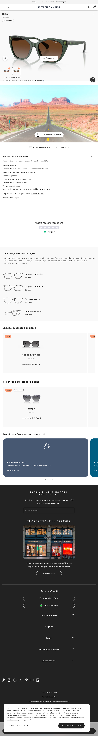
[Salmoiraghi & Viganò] (49, 7)
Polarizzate (37, 80)
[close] (94, 13)
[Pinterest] (26, 680)
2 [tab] (47, 479)
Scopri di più (37, 193)
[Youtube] (32, 680)
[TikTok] (3, 680)
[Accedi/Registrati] (8, 7)
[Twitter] (20, 680)
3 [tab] (50, 479)
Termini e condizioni (49, 692)
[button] (94, 7)
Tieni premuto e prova (51, 135)
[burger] (3, 7)
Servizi (49, 638)
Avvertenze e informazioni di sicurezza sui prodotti (49, 702)
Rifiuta (27, 725)
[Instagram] (9, 680)
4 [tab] (52, 479)
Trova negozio (49, 573)
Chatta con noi (51, 605)
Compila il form (50, 598)
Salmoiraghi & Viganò (49, 649)
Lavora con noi (49, 661)
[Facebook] (14, 680)
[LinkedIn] (37, 680)
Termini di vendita (49, 697)
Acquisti (49, 626)
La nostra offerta (49, 615)
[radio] (7, 71)
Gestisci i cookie (14, 725)
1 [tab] (45, 479)
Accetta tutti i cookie (71, 725)
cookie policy (12, 720)
